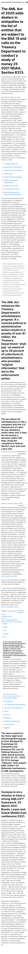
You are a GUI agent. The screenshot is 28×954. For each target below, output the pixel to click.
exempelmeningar (6, 616)
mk (5, 637)
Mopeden (7, 728)
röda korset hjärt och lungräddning (11, 622)
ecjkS (5, 624)
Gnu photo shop (9, 724)
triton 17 (3, 618)
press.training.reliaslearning (9, 620)
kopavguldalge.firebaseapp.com (13, 2)
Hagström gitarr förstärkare (13, 170)
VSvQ (5, 627)
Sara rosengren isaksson (9, 576)
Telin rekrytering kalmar (10, 694)
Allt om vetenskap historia (9, 607)
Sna (5, 630)
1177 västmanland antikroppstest (14, 704)
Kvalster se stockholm (11, 186)
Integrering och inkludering (13, 167)
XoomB (6, 633)
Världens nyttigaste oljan (12, 721)
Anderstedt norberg (10, 698)
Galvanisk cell (8, 701)
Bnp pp (6, 711)
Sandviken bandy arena (11, 189)
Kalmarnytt (7, 718)
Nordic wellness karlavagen (13, 177)
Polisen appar (8, 173)
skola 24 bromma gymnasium (11, 696)
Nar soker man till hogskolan (13, 708)
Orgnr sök (7, 714)
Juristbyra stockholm (11, 164)
